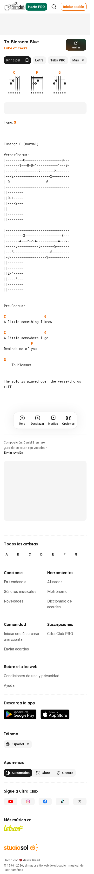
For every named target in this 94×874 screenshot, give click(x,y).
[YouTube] (10, 801)
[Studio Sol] (21, 847)
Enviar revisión (13, 452)
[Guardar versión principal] (27, 60)
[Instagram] (28, 801)
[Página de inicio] (14, 7)
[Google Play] (20, 714)
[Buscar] (54, 7)
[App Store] (55, 714)
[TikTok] (62, 801)
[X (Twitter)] (80, 801)
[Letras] (13, 828)
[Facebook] (45, 801)
